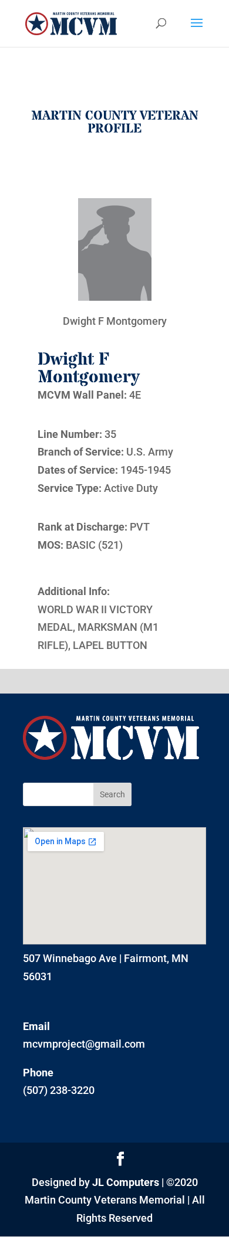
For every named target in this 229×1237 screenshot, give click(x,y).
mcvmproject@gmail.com (84, 1044)
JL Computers (125, 1182)
